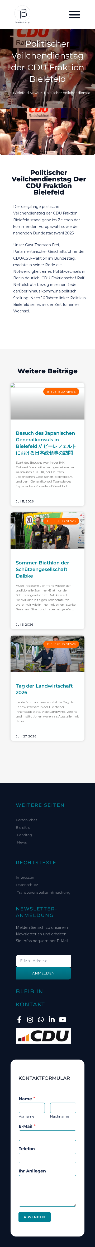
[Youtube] (62, 1019)
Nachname (59, 1116)
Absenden (34, 1217)
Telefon (27, 1148)
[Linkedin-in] (51, 1019)
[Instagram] (30, 1019)
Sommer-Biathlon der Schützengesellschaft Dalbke (42, 569)
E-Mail (27, 1126)
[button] (74, 15)
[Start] (6, 93)
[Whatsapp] (40, 1019)
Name (27, 1098)
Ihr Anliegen (32, 1171)
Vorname (27, 1116)
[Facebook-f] (19, 1019)
